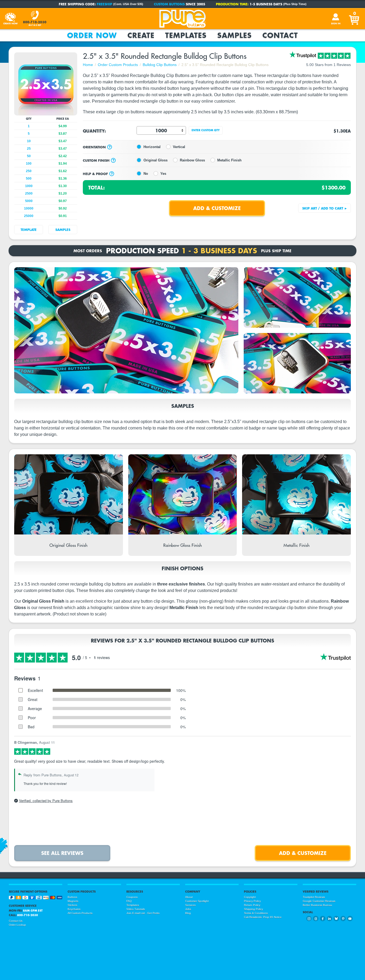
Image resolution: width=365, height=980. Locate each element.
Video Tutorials (135, 909)
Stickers (72, 905)
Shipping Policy (253, 909)
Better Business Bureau (317, 905)
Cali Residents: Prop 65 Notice (263, 917)
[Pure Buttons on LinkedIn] (329, 918)
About (189, 897)
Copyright (250, 897)
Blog (188, 913)
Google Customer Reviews (319, 901)
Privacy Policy (252, 901)
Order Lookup (17, 924)
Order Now (92, 35)
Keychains (74, 909)
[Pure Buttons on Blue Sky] (336, 918)
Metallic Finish (229, 160)
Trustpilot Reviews (314, 897)
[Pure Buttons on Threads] (316, 918)
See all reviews (62, 853)
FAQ (129, 901)
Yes (163, 174)
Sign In (335, 23)
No (145, 174)
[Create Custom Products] (10, 18)
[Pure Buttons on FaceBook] (322, 918)
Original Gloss (155, 160)
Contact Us (15, 920)
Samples (234, 35)
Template (29, 229)
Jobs (188, 909)
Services (190, 905)
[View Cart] (354, 18)
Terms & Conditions (256, 913)
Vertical (179, 147)
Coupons (132, 897)
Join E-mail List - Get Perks (143, 913)
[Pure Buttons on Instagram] (309, 918)
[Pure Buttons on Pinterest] (343, 918)
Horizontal (152, 147)
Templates (186, 35)
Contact (280, 35)
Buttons (72, 897)
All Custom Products (80, 913)
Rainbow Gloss (192, 160)
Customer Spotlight (197, 901)
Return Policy (252, 905)
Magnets (73, 901)
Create (140, 35)
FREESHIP (104, 4)
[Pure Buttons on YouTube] (350, 918)
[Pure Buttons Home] (182, 18)
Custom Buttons (169, 4)
